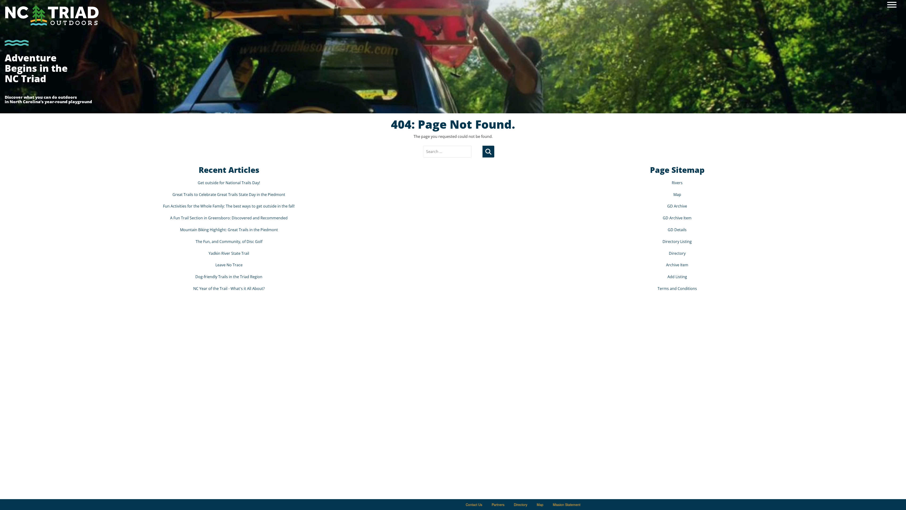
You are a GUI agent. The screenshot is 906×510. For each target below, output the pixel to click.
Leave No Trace (229, 265)
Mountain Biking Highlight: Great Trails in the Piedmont (229, 229)
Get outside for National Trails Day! (229, 182)
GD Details (677, 229)
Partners (498, 504)
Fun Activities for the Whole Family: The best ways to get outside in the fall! (229, 206)
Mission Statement (566, 504)
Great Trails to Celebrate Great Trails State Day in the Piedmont (228, 194)
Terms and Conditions (677, 288)
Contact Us (474, 504)
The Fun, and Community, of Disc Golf (229, 241)
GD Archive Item (677, 218)
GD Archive (677, 206)
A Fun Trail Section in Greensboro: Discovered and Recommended (229, 218)
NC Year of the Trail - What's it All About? (229, 288)
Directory (677, 253)
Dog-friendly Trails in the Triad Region (228, 276)
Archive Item (677, 265)
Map (677, 194)
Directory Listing (677, 241)
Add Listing (677, 276)
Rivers (677, 182)
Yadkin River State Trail (229, 253)
